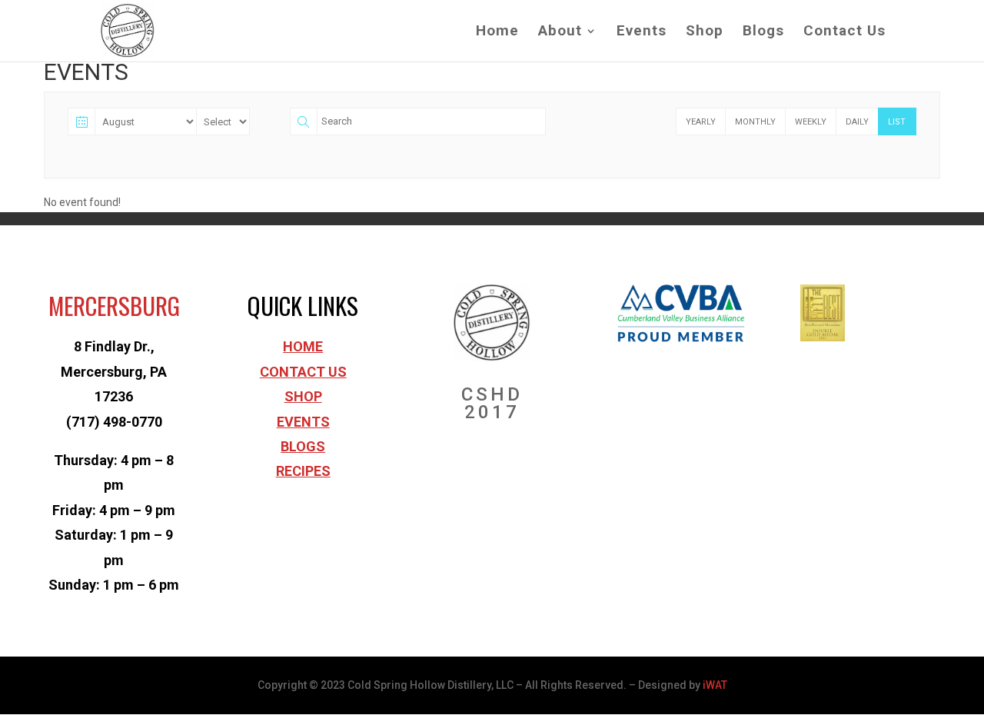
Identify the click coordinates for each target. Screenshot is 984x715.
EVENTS (303, 422)
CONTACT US (303, 372)
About (560, 32)
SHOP (303, 396)
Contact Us (844, 32)
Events (642, 32)
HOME (303, 346)
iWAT (715, 685)
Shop (704, 32)
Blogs (763, 32)
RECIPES (303, 471)
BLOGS (303, 446)
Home (497, 32)
